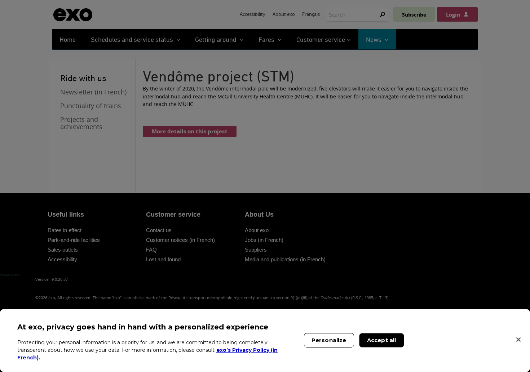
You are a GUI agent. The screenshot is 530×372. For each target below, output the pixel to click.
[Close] (518, 339)
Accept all (381, 340)
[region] (265, 340)
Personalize (329, 340)
